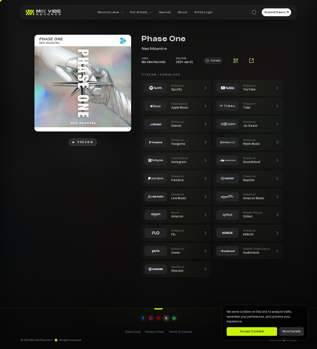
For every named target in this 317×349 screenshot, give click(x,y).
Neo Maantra (154, 48)
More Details (291, 331)
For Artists (138, 12)
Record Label (108, 12)
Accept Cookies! (252, 331)
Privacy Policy (154, 331)
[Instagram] (151, 318)
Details (216, 60)
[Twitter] (166, 318)
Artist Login (203, 12)
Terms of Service (180, 331)
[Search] (254, 12)
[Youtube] (158, 318)
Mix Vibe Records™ (41, 340)
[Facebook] (143, 318)
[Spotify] (174, 318)
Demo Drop (133, 331)
